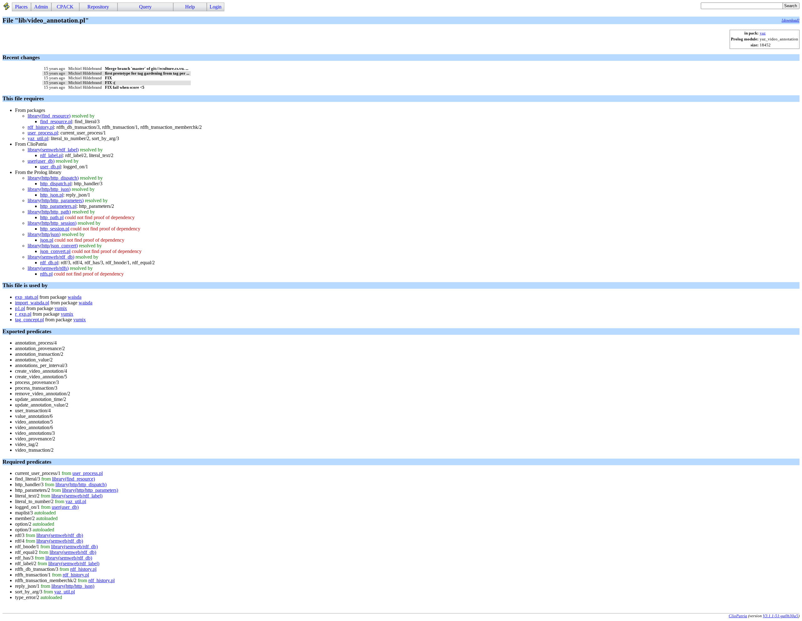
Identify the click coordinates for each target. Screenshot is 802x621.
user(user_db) (41, 161)
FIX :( (110, 83)
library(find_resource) (49, 115)
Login (215, 6)
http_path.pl (52, 217)
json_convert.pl (55, 251)
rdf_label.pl (51, 155)
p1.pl (20, 308)
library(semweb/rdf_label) (53, 149)
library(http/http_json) (49, 189)
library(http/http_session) (52, 223)
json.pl (46, 240)
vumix (61, 308)
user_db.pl (50, 166)
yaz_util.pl (38, 138)
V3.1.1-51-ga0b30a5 (780, 615)
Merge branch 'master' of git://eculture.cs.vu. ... (146, 68)
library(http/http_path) (49, 211)
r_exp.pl (23, 314)
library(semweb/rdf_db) (51, 257)
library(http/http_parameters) (56, 200)
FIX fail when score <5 (124, 87)
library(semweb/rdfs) (48, 268)
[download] (790, 20)
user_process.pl (43, 132)
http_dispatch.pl (55, 183)
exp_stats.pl (26, 297)
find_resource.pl (56, 121)
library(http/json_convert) (53, 245)
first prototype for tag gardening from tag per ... (147, 73)
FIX (108, 78)
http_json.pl (51, 194)
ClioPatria (738, 615)
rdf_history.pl (41, 127)
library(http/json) (44, 234)
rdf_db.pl (49, 262)
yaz (763, 33)
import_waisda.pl (32, 302)
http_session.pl (54, 228)
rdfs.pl (46, 273)
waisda (74, 297)
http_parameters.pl (58, 206)
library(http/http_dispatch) (53, 178)
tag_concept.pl (29, 319)
